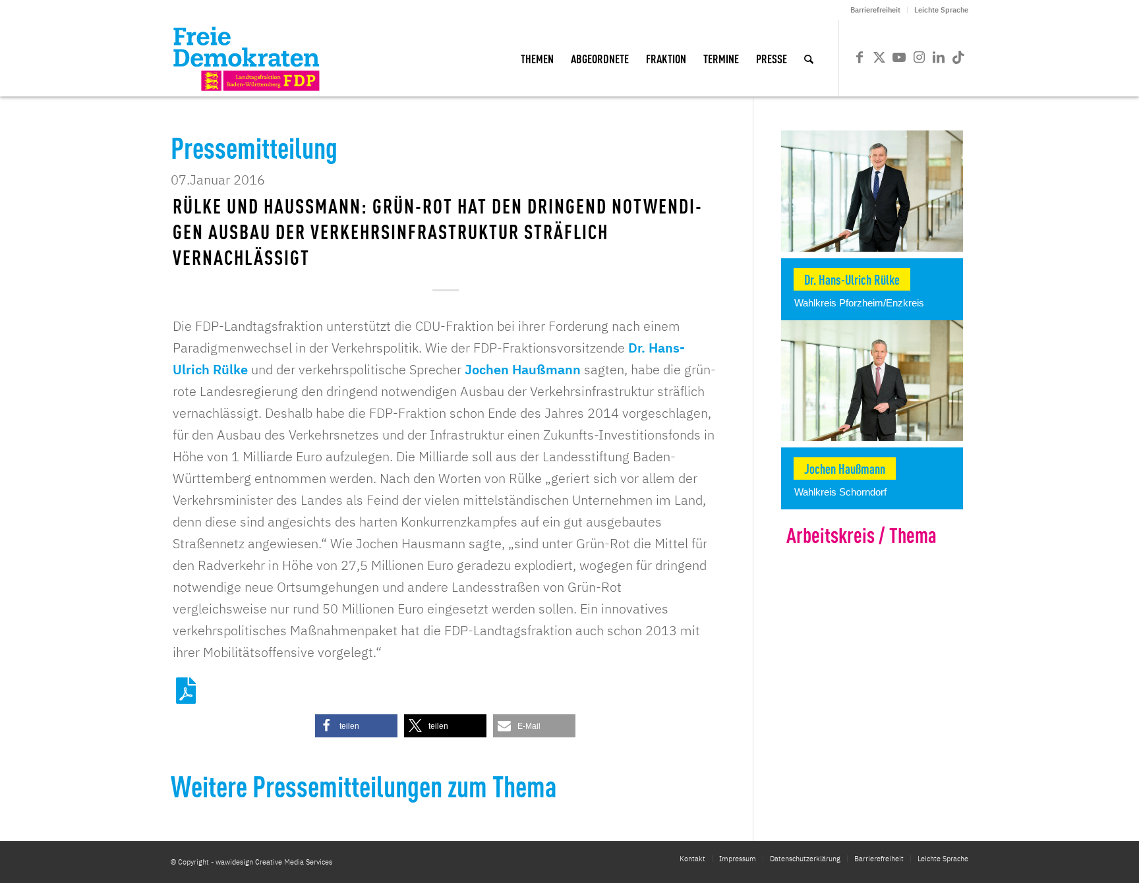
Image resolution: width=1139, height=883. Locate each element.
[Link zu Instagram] (919, 57)
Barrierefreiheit (875, 9)
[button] (356, 725)
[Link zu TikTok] (958, 57)
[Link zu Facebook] (859, 57)
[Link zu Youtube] (899, 57)
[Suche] (809, 58)
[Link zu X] (879, 57)
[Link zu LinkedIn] (939, 57)
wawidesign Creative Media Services (274, 862)
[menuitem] (876, 10)
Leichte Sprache (941, 9)
